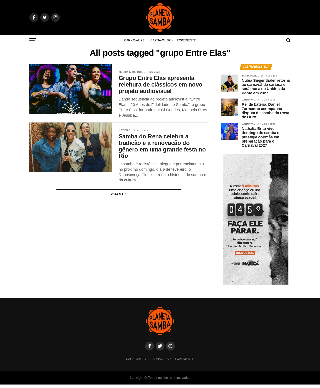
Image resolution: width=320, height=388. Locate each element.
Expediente (186, 40)
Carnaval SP (160, 40)
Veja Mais (118, 194)
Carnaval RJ (134, 40)
